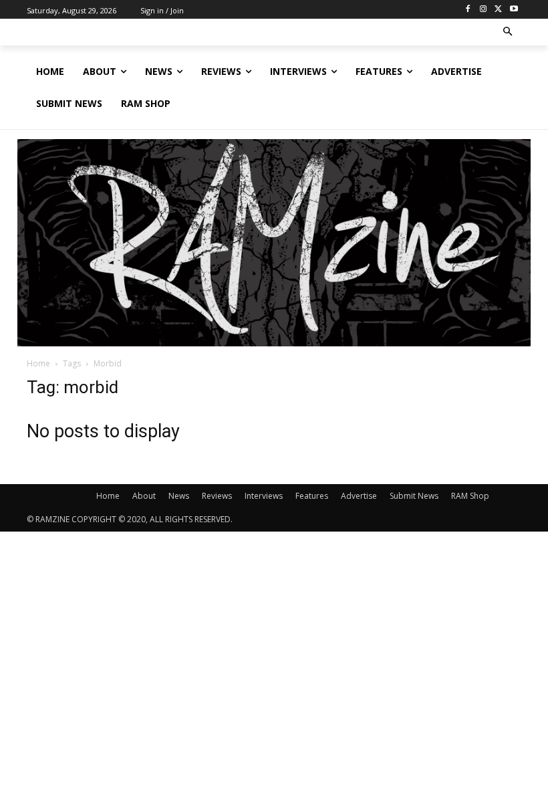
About (144, 495)
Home (38, 363)
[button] (508, 32)
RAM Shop (470, 495)
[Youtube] (513, 9)
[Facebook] (468, 9)
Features (311, 495)
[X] (498, 9)
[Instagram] (483, 9)
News (178, 495)
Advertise (359, 495)
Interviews (264, 495)
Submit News (414, 495)
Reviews (217, 495)
